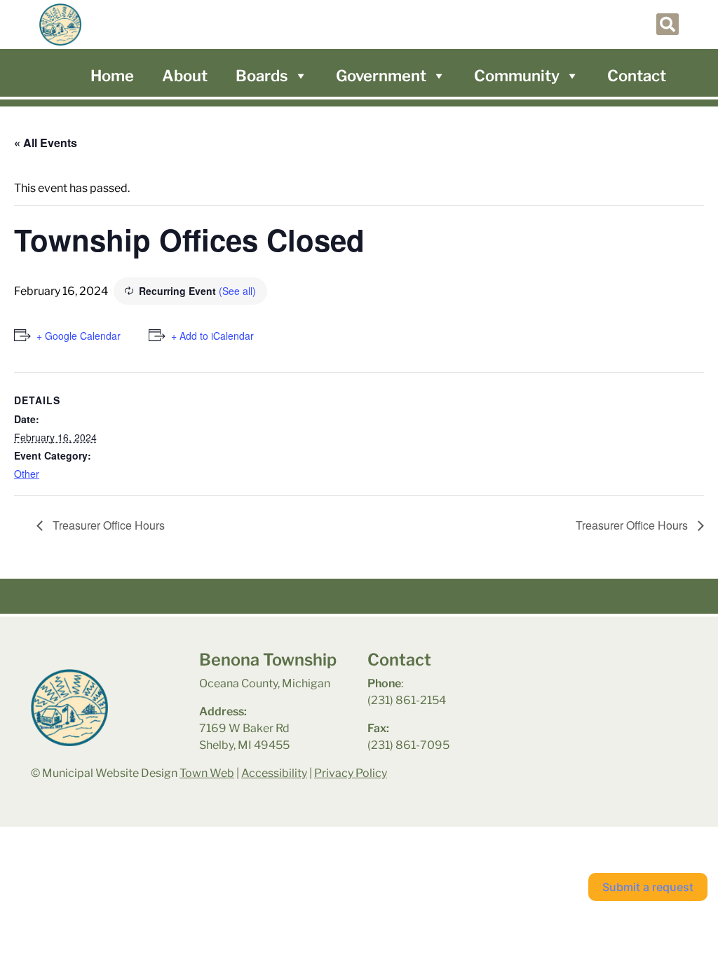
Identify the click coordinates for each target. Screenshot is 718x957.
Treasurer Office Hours (107, 525)
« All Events (45, 143)
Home (112, 76)
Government (381, 76)
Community (517, 76)
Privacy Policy (350, 773)
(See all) (237, 291)
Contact (636, 76)
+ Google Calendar (78, 336)
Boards (262, 76)
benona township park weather (605, 687)
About (185, 76)
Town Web (207, 773)
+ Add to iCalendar (212, 336)
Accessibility (274, 773)
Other (26, 474)
